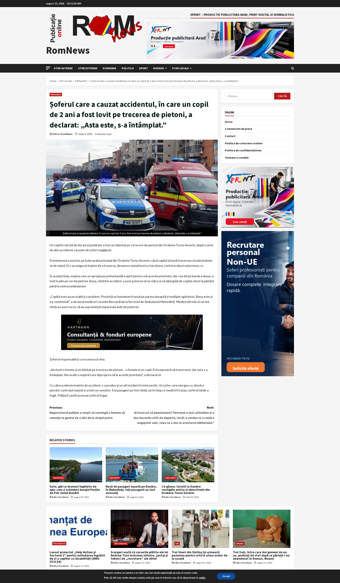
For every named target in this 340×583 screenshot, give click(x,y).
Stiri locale (180, 68)
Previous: (87, 412)
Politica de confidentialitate (243, 150)
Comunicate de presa (238, 128)
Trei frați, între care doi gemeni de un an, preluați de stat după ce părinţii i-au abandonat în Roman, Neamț (261, 555)
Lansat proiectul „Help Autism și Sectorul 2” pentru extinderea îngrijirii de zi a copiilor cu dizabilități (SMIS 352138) (77, 557)
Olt (177, 543)
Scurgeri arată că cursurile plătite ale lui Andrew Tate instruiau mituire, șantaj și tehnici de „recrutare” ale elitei (139, 555)
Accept (226, 576)
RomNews (68, 50)
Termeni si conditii (236, 157)
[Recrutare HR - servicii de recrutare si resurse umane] (257, 303)
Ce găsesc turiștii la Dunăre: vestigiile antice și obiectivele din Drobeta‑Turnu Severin (186, 489)
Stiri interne (63, 68)
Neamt (240, 543)
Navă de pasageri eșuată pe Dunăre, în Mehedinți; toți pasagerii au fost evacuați (131, 489)
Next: (174, 415)
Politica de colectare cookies (244, 143)
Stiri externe (87, 68)
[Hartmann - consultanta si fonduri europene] (132, 332)
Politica (128, 68)
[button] (48, 68)
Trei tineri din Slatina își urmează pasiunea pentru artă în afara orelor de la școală (199, 555)
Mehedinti (56, 94)
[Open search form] (292, 68)
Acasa (229, 121)
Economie (109, 68)
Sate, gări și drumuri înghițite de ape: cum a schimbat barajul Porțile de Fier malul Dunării (75, 489)
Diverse (158, 68)
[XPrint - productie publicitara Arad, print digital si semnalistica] (257, 197)
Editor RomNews (63, 133)
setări (202, 577)
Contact (230, 136)
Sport (143, 68)
